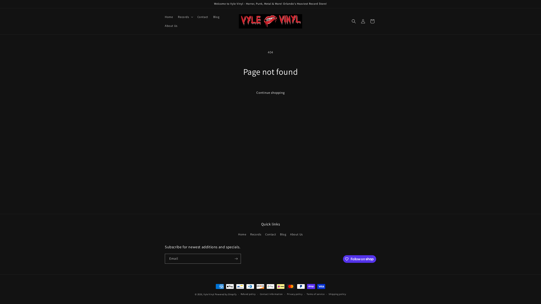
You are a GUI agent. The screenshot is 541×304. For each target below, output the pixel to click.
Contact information (271, 294)
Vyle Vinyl (209, 294)
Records (255, 234)
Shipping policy (337, 294)
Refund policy (248, 294)
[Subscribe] (236, 259)
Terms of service (315, 294)
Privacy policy (295, 294)
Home (242, 234)
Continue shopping (270, 93)
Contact (270, 234)
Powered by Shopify (226, 294)
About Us (296, 234)
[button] (185, 16)
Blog (283, 234)
